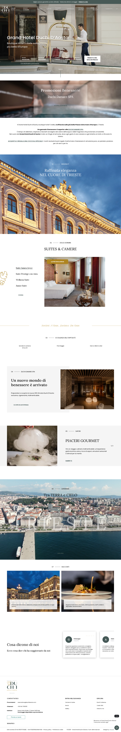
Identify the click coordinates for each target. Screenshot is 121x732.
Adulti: (67, 57)
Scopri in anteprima (21, 405)
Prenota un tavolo (16, 717)
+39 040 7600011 (22, 706)
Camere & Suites (70, 702)
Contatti (109, 9)
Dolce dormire (26, 9)
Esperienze (70, 9)
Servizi (67, 705)
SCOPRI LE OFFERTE (60, 106)
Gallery (39, 9)
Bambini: (77, 57)
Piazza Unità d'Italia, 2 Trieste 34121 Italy (29, 710)
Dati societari (11, 729)
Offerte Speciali (81, 9)
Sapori (49, 9)
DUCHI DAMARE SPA (75, 129)
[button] (111, 661)
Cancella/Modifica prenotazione (30, 63)
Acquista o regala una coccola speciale (25, 141)
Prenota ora (83, 2)
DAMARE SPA (58, 9)
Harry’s (69, 461)
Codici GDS (100, 705)
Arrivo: (24, 57)
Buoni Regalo (95, 9)
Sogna (20, 295)
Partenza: (41, 57)
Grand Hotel (13, 9)
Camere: (57, 57)
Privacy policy (47, 729)
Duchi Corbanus (101, 702)
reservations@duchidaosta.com (27, 702)
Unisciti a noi (100, 708)
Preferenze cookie (58, 729)
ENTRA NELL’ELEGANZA (73, 698)
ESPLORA (61, 553)
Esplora (61, 69)
